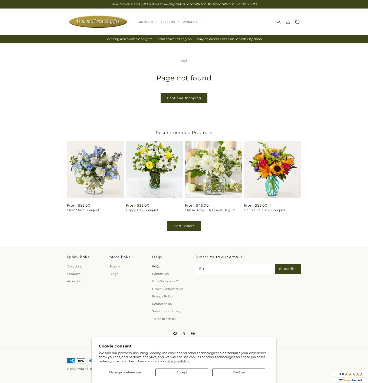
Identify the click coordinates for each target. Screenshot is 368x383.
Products (73, 274)
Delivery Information (167, 289)
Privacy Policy (178, 361)
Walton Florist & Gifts (90, 368)
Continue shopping (184, 98)
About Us (74, 281)
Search (114, 266)
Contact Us (160, 274)
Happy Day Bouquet (142, 210)
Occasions (74, 266)
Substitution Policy (166, 311)
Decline (239, 372)
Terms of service (164, 319)
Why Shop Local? (165, 281)
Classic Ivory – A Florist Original (210, 210)
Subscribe (288, 269)
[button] (147, 21)
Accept (181, 372)
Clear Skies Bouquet (83, 210)
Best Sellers (184, 226)
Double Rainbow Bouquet (264, 210)
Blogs (113, 274)
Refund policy (162, 304)
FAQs (156, 266)
